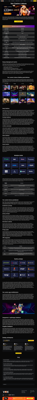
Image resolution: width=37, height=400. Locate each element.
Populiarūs (6, 83)
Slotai (30, 83)
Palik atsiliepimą (31, 340)
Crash (22, 83)
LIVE (14, 83)
